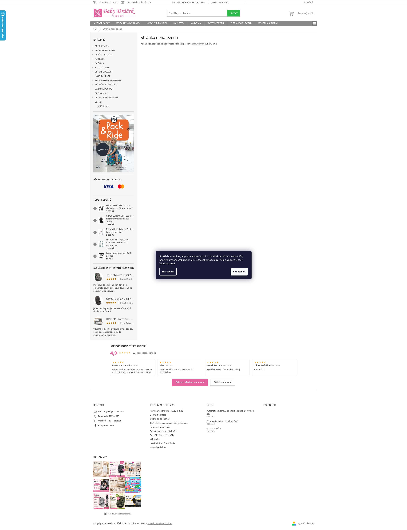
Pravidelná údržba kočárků (162, 443)
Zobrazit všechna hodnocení (190, 382)
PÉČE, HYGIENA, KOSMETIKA (108, 80)
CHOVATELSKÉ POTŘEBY (106, 97)
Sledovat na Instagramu (119, 513)
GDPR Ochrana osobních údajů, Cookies (169, 423)
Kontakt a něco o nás (160, 427)
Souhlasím (239, 271)
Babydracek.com (106, 425)
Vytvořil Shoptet (306, 523)
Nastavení (168, 271)
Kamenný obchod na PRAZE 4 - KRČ (188, 2)
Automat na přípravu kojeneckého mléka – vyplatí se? (230, 412)
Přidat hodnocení (222, 382)
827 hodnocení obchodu (144, 353)
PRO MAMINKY (101, 93)
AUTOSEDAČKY (102, 46)
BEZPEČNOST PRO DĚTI (106, 84)
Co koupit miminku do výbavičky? (222, 421)
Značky (98, 102)
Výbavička (155, 439)
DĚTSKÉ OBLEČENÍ (103, 71)
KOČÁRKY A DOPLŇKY (105, 50)
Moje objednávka (158, 447)
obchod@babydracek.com (111, 411)
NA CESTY (99, 59)
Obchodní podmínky (159, 419)
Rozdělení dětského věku (162, 435)
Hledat (234, 13)
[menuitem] (101, 23)
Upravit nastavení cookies (160, 523)
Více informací (167, 263)
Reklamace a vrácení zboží (162, 431)
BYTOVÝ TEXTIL (102, 67)
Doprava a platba (220, 2)
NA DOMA (99, 63)
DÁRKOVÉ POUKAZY (104, 89)
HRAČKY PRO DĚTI (103, 54)
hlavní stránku (199, 43)
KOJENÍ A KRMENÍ (103, 76)
